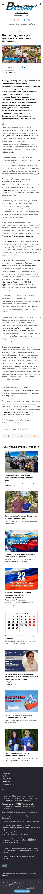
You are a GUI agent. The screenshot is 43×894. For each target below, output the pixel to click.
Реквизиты (6, 781)
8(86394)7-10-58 (21, 13)
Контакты (5, 790)
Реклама (5, 787)
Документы (6, 779)
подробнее (11, 884)
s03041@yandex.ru (21, 15)
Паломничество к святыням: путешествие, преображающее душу (19, 477)
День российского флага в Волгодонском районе (17, 754)
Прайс (4, 776)
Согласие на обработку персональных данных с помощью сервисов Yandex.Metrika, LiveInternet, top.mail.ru (20, 850)
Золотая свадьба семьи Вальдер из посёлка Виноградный (21, 517)
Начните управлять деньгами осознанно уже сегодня (18, 716)
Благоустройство (11, 59)
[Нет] (41, 887)
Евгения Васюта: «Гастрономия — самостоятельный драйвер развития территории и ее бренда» (21, 676)
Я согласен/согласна (22, 891)
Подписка (6, 773)
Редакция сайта (8, 784)
